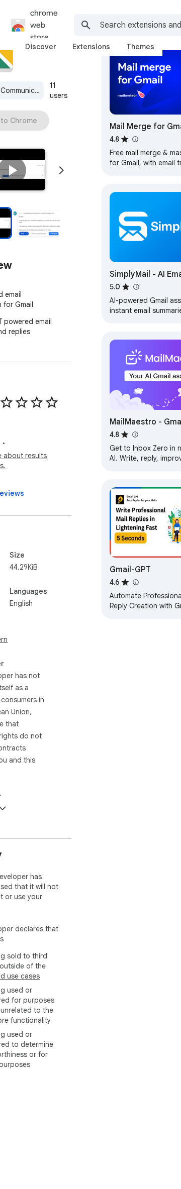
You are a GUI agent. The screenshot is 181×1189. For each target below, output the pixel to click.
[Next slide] (61, 170)
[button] (12, 170)
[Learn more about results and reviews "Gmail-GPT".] (135, 582)
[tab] (40, 47)
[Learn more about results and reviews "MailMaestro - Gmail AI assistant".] (135, 434)
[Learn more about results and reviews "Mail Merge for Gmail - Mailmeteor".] (135, 139)
